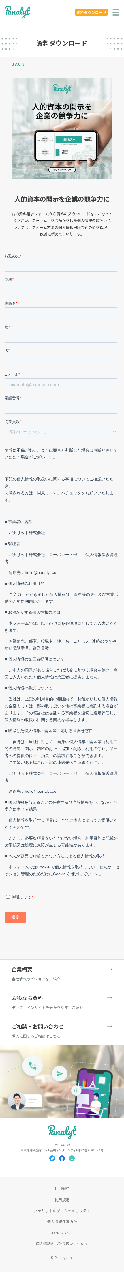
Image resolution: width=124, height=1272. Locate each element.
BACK (18, 64)
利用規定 (62, 1199)
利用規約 (62, 1188)
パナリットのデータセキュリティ (62, 1210)
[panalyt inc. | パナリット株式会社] (17, 12)
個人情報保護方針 (62, 1221)
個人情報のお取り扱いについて (62, 1243)
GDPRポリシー (62, 1232)
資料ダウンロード (91, 12)
